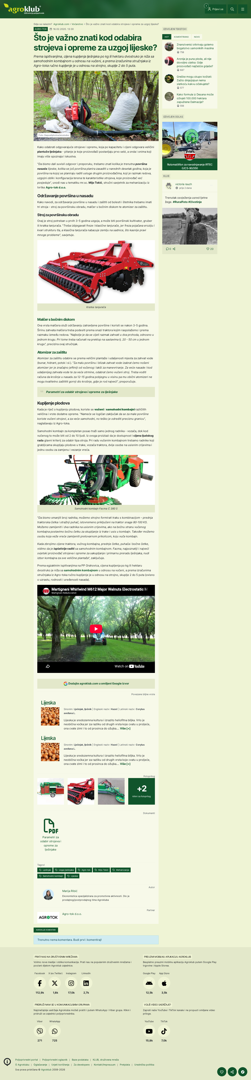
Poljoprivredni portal (27, 1059)
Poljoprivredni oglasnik (55, 1059)
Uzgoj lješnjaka (66, 870)
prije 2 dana (185, 188)
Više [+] (125, 728)
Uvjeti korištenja (60, 1064)
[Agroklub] (24, 8)
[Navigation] (242, 9)
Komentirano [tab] (181, 37)
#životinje (195, 202)
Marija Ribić (69, 891)
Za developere (81, 1064)
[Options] (211, 185)
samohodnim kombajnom (81, 570)
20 (212, 248)
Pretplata (125, 1064)
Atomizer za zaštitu (52, 352)
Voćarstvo (77, 24)
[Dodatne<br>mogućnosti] (242, 1071)
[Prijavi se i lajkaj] (221, 1071)
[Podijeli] (232, 1071)
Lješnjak (46, 870)
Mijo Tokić (103, 870)
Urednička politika (144, 1064)
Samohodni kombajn (52, 876)
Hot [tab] (167, 37)
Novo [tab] (197, 37)
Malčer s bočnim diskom (56, 319)
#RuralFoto (180, 202)
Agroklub (46, 1069)
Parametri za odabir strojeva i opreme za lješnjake (82, 392)
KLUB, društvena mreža (106, 1059)
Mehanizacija (122, 870)
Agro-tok (85, 870)
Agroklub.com (61, 24)
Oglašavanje (40, 1064)
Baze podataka (80, 1059)
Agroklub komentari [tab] (46, 930)
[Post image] (189, 226)
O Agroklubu (22, 1064)
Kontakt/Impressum (104, 1064)
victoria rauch (183, 184)
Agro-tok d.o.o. (56, 187)
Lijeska (74, 876)
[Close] (232, 9)
